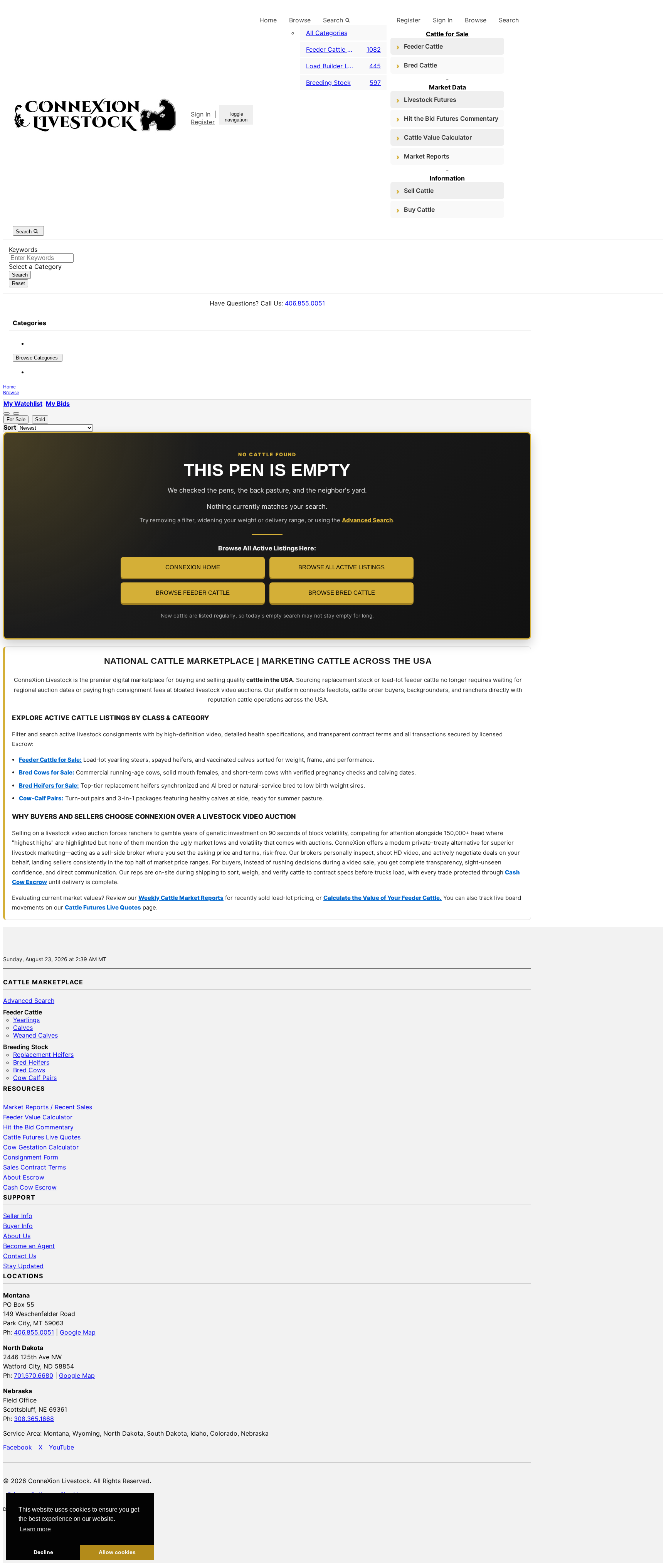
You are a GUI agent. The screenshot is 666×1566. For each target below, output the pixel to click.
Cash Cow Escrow (30, 1187)
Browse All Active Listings (341, 567)
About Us (16, 1236)
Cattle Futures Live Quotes (103, 907)
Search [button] (334, 20)
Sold (40, 419)
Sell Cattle (419, 190)
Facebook (17, 1447)
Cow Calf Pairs (35, 1078)
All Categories (326, 33)
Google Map (78, 1332)
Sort (9, 427)
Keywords (23, 249)
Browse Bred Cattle (341, 593)
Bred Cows (29, 1070)
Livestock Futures (430, 99)
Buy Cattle (419, 209)
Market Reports (426, 156)
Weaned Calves (35, 1035)
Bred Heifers (31, 1062)
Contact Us (19, 1256)
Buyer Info (18, 1226)
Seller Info (17, 1216)
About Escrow (23, 1177)
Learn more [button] (35, 1529)
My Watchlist (22, 403)
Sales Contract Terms (34, 1167)
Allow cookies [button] (117, 1552)
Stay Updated (23, 1266)
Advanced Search (367, 520)
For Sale (16, 419)
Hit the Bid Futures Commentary (451, 118)
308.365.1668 (34, 1419)
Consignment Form (30, 1157)
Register (203, 122)
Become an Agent (29, 1246)
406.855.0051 (305, 303)
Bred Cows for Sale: (46, 772)
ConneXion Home (192, 567)
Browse (300, 20)
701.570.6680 (33, 1375)
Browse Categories (37, 358)
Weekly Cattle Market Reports (181, 897)
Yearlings (26, 1020)
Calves (23, 1027)
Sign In (200, 114)
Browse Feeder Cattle (193, 593)
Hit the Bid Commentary (38, 1127)
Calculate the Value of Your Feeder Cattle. (382, 897)
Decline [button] (43, 1552)
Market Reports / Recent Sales (47, 1107)
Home (268, 20)
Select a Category (35, 266)
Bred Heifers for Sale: (49, 785)
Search (509, 20)
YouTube (61, 1447)
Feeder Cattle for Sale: (50, 759)
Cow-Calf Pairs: (41, 798)
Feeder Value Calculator (37, 1117)
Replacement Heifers (43, 1054)
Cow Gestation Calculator (41, 1147)
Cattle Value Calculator (438, 137)
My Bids (58, 403)
